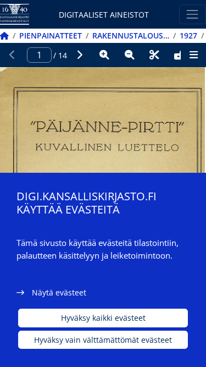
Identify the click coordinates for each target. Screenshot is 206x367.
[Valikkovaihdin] (192, 14)
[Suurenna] (104, 55)
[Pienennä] (130, 55)
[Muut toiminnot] (193, 55)
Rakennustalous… (130, 35)
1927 (188, 35)
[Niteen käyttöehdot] (180, 55)
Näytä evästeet (59, 292)
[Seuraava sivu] (80, 55)
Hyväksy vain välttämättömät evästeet (103, 340)
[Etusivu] (4, 35)
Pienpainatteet (50, 35)
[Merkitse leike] (154, 55)
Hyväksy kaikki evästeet (103, 318)
